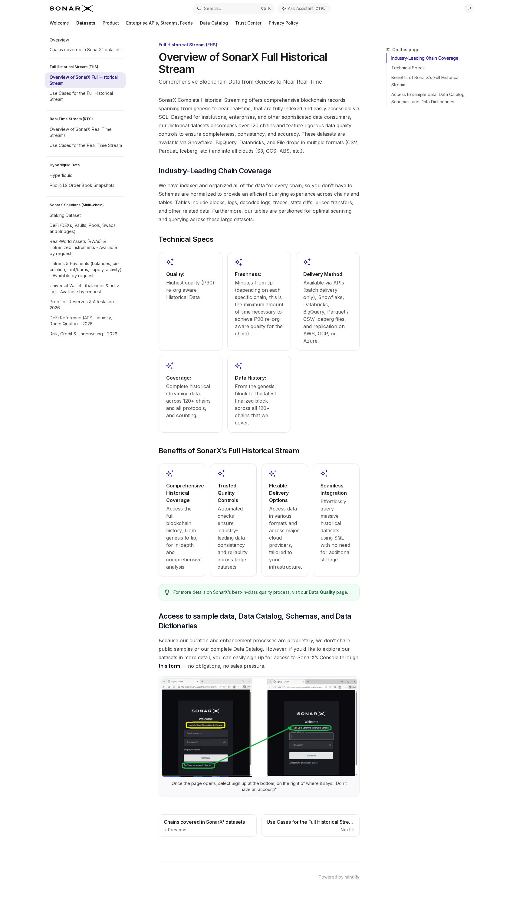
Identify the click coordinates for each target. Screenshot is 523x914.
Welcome (59, 22)
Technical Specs (408, 67)
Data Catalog (214, 22)
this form (169, 666)
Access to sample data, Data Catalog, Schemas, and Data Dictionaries (428, 98)
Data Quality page (328, 592)
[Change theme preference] (468, 8)
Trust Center (248, 22)
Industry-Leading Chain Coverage (425, 58)
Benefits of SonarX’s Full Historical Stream (425, 81)
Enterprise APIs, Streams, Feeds (159, 22)
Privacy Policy (283, 22)
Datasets (85, 22)
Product (111, 22)
